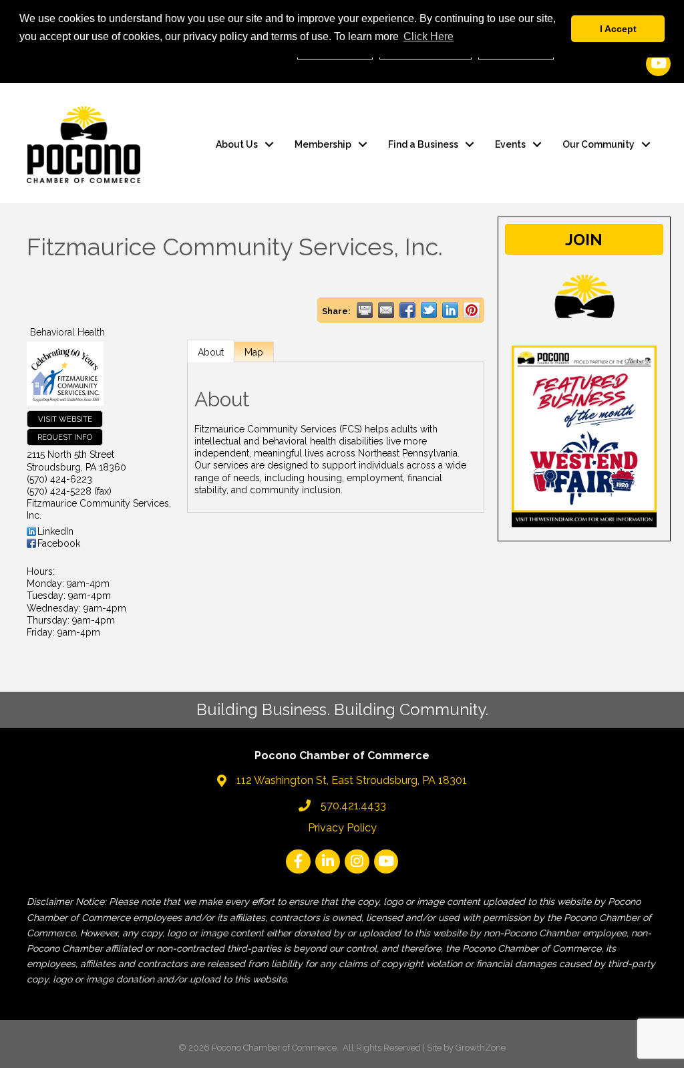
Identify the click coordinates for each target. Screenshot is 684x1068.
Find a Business (423, 144)
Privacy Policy (342, 827)
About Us (237, 144)
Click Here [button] (428, 36)
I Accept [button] (618, 28)
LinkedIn (55, 531)
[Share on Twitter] (429, 310)
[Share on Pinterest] (472, 310)
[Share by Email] (386, 310)
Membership (323, 144)
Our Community (598, 144)
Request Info (64, 437)
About (211, 352)
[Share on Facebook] (407, 310)
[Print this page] (365, 310)
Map (253, 352)
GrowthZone (481, 1048)
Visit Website (65, 419)
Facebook (58, 543)
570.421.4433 (353, 805)
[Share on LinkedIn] (450, 310)
